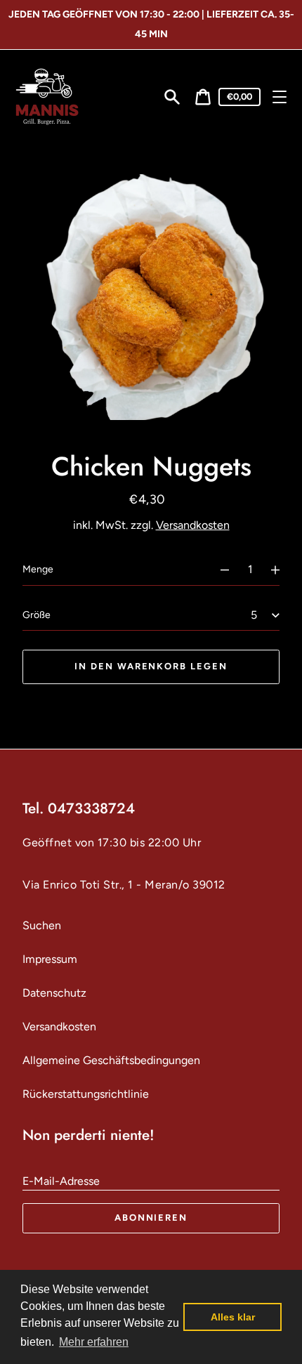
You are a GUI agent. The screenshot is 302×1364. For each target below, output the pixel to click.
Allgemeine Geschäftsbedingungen (111, 1060)
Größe (36, 615)
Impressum (49, 959)
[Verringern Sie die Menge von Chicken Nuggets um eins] (218, 569)
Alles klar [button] (233, 1317)
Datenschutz (54, 992)
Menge (37, 569)
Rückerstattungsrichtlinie (85, 1094)
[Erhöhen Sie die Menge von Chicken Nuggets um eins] (281, 569)
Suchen (41, 925)
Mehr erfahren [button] (94, 1342)
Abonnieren (151, 1217)
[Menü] (279, 96)
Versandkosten (193, 525)
